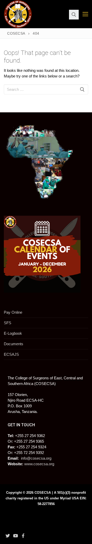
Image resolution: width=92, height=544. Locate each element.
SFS (7, 323)
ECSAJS (11, 354)
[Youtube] (15, 535)
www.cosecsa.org (39, 464)
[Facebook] (23, 535)
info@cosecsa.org (36, 458)
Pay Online (13, 312)
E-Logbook (13, 333)
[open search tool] (74, 14)
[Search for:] (46, 89)
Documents (13, 344)
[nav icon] (85, 14)
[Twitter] (7, 535)
